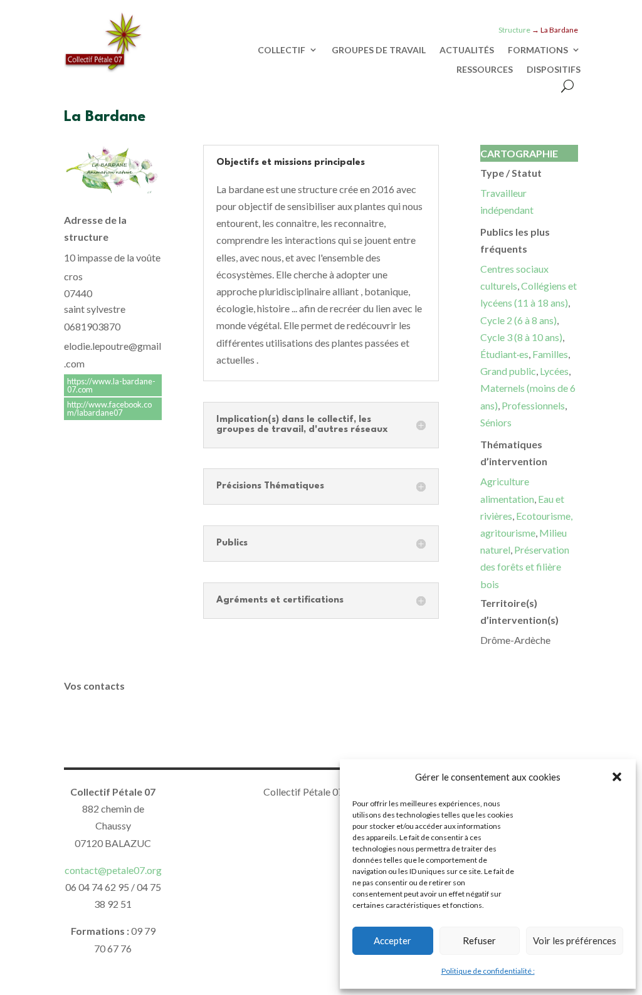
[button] (617, 777)
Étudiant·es (504, 354)
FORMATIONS (538, 50)
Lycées (554, 371)
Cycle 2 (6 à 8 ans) (518, 320)
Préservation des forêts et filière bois (524, 566)
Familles (550, 354)
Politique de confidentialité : (488, 971)
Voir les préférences (574, 940)
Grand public (508, 371)
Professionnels (533, 405)
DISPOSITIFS (554, 70)
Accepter (392, 940)
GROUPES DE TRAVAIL (379, 50)
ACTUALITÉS (466, 50)
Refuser (479, 940)
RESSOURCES (484, 70)
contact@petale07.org (113, 870)
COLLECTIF (281, 50)
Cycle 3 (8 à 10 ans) (521, 337)
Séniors (496, 422)
